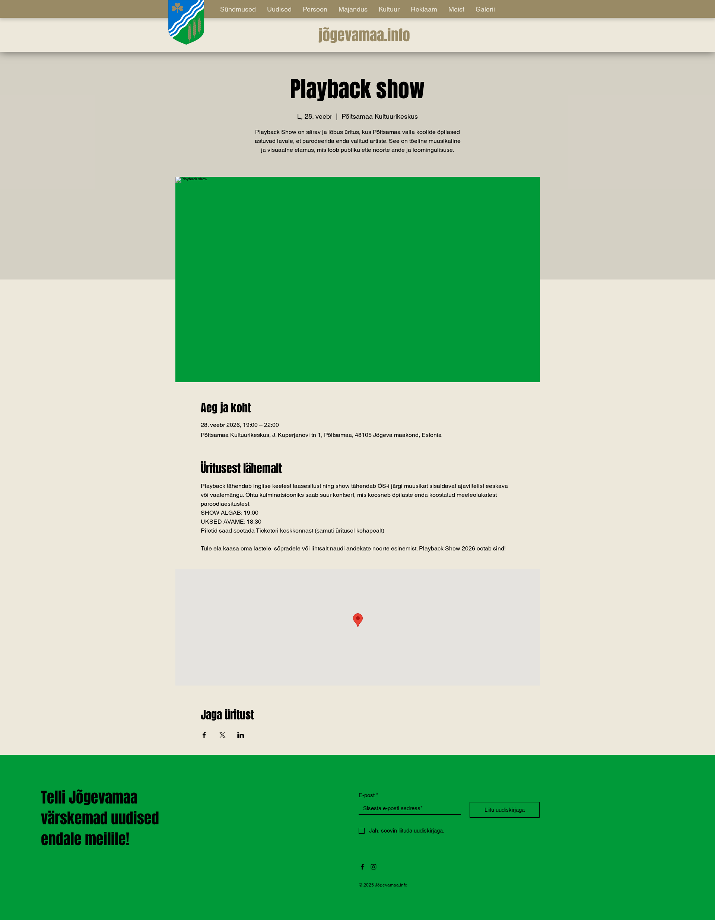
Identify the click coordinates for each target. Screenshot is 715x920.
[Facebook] (362, 867)
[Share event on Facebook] (204, 735)
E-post (368, 795)
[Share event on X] (222, 735)
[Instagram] (373, 867)
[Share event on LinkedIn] (240, 735)
